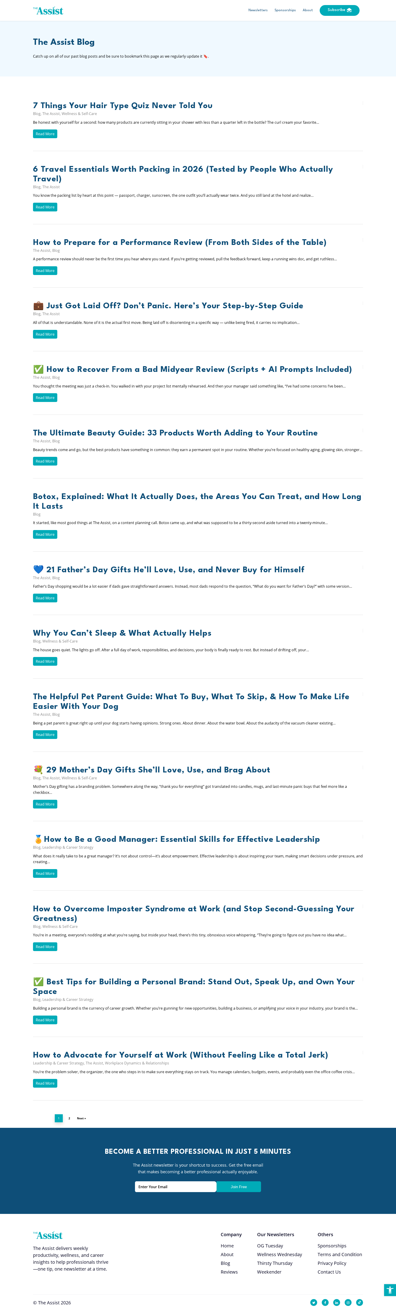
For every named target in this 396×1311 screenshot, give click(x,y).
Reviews (229, 1272)
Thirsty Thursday (274, 1263)
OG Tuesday (270, 1246)
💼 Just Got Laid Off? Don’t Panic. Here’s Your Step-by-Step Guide (168, 306)
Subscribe (336, 10)
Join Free (239, 1187)
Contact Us (329, 1272)
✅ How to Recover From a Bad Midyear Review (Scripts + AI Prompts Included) (192, 370)
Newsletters (258, 10)
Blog (37, 113)
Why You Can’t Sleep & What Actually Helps (122, 633)
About (308, 10)
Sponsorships (285, 10)
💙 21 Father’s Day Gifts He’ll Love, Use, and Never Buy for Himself (169, 570)
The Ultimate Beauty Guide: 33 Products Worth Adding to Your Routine (175, 433)
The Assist (51, 113)
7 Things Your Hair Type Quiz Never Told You (123, 106)
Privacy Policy (332, 1263)
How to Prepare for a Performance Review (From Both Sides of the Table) (180, 243)
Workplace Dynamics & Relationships (137, 1063)
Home (227, 1246)
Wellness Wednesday (279, 1254)
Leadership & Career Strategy (67, 847)
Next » (81, 1118)
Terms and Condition (340, 1254)
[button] (390, 1290)
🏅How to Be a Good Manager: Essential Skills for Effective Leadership (178, 840)
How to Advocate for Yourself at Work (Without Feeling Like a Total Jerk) (180, 1055)
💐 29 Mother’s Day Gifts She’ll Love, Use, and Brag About (151, 770)
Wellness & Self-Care (79, 113)
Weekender (269, 1272)
